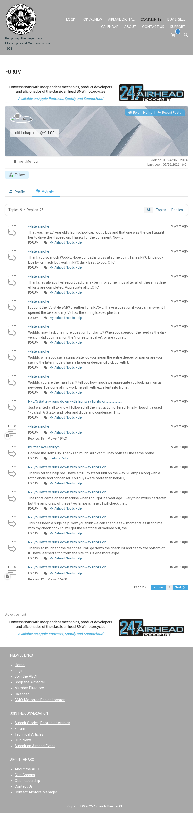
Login (19, 671)
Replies (177, 210)
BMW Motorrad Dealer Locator (40, 700)
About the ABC (27, 769)
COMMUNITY (151, 19)
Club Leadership (27, 781)
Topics (161, 210)
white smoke (38, 226)
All (149, 210)
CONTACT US (153, 26)
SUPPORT (177, 26)
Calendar (22, 694)
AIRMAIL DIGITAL (121, 19)
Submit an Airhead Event (35, 746)
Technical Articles (29, 734)
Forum (20, 729)
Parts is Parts (59, 458)
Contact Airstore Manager (36, 792)
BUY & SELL (176, 19)
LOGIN (71, 19)
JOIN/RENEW (92, 19)
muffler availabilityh (44, 447)
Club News (23, 740)
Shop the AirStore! (30, 682)
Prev (160, 587)
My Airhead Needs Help (66, 242)
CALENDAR (109, 26)
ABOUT (130, 26)
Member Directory (29, 688)
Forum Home (142, 112)
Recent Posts (171, 112)
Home (20, 665)
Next (178, 587)
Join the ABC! (26, 676)
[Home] (20, 19)
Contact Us (24, 786)
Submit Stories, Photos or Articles (42, 723)
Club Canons (25, 775)
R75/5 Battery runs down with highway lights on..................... (75, 401)
